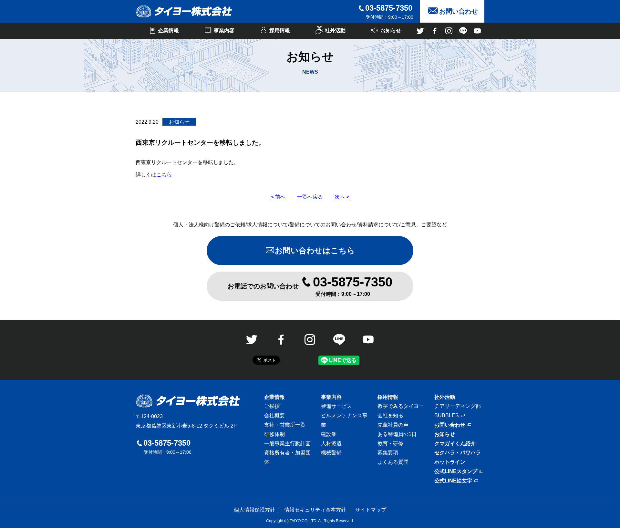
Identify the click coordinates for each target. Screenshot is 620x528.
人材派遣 (331, 443)
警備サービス (336, 406)
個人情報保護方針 (254, 509)
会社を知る (390, 415)
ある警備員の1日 (397, 434)
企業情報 (274, 397)
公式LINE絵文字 (453, 480)
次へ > (342, 197)
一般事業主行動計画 (287, 443)
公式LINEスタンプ (455, 471)
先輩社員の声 (392, 425)
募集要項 (387, 452)
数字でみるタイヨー (400, 406)
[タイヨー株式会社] (184, 11)
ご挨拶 (272, 406)
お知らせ (444, 434)
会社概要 (274, 415)
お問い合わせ (449, 425)
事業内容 (331, 397)
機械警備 (331, 452)
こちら (164, 174)
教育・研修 (390, 443)
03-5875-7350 (388, 8)
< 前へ (278, 197)
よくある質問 (392, 462)
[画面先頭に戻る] (599, 505)
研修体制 (274, 434)
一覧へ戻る (310, 197)
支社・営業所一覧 (284, 425)
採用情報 (387, 397)
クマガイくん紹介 (455, 443)
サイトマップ (370, 509)
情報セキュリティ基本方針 (315, 509)
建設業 (328, 434)
